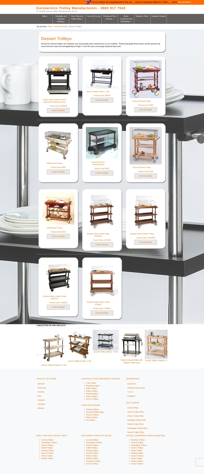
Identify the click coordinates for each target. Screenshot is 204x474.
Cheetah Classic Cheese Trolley (142, 234)
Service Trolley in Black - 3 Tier (42, 352)
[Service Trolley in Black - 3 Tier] (42, 340)
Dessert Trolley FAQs (135, 432)
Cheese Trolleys (47, 445)
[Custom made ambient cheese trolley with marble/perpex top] (58, 78)
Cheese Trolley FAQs (135, 416)
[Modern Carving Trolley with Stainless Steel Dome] (68, 344)
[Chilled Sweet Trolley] (58, 144)
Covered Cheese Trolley (142, 101)
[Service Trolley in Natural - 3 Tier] (94, 344)
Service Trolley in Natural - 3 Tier (93, 360)
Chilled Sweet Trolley (54, 163)
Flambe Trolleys (47, 458)
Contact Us (131, 384)
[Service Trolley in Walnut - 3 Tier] (146, 345)
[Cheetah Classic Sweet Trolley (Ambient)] (102, 212)
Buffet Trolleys (91, 388)
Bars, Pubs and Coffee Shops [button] (77, 17)
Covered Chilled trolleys (95, 412)
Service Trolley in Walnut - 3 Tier (145, 361)
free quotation (132, 2)
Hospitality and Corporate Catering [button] (61, 18)
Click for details (58, 110)
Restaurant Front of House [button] (110, 17)
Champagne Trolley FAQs (137, 428)
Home (44, 16)
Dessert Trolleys (92, 415)
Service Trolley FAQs (135, 412)
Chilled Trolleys (92, 391)
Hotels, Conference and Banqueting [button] (126, 18)
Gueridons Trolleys (93, 461)
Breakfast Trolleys (138, 440)
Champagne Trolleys (49, 442)
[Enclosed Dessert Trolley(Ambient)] (102, 143)
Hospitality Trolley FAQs (136, 420)
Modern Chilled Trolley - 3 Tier (98, 91)
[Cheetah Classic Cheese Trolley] (146, 212)
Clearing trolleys (92, 394)
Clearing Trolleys (92, 409)
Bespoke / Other (142, 16)
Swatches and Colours (136, 388)
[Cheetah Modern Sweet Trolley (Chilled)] (102, 280)
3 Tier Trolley (91, 383)
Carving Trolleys (47, 440)
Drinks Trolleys (92, 396)
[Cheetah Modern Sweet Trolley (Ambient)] (58, 277)
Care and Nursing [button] (94, 16)
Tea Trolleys (90, 420)
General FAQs (132, 408)
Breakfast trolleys (93, 386)
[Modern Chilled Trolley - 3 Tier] (102, 74)
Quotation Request (158, 16)
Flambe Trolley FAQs (135, 424)
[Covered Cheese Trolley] (146, 79)
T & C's (130, 392)
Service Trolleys (92, 399)
